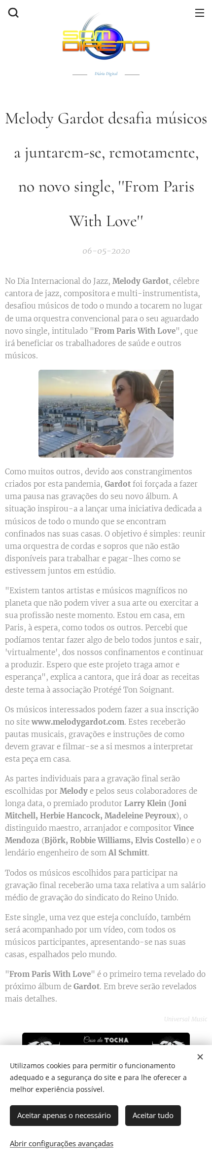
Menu (200, 12)
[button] (12, 12)
